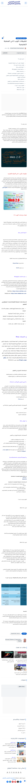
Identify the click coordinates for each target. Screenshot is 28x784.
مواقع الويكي (5, 187)
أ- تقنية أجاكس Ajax (20, 67)
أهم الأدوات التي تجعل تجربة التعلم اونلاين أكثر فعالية (21, 673)
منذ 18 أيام (13, 750)
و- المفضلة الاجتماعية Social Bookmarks (16, 83)
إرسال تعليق (21, 686)
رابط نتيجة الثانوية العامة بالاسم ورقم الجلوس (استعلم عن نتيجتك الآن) (9, 745)
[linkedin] (10, 782)
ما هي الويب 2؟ (21, 59)
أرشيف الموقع (22, 723)
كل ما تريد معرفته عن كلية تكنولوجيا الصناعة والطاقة (10, 752)
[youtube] (15, 782)
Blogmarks (24, 479)
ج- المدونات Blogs (20, 71)
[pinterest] (13, 782)
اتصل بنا (23, 732)
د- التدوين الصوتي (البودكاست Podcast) (16, 73)
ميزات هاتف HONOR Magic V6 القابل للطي (8, 661)
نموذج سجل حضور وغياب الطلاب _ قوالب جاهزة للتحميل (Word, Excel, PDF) (9, 760)
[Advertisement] (14, 22)
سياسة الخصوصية (21, 725)
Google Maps (15, 263)
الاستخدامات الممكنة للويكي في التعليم (16, 81)
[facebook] (20, 782)
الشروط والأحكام (21, 730)
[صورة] (21, 745)
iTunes (19, 399)
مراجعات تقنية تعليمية (21, 38)
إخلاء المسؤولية (21, 728)
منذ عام (13, 757)
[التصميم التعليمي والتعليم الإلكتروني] (14, 3)
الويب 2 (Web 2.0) (20, 89)
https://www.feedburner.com (18, 293)
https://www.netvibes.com (19, 291)
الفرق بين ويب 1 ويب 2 (19, 85)
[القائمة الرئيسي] (26, 3)
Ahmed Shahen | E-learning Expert (17, 48)
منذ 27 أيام (13, 742)
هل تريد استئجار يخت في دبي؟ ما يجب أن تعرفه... (21, 661)
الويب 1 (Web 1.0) (20, 87)
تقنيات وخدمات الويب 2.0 (19, 65)
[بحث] (2, 3)
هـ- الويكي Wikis (21, 79)
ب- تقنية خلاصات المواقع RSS (18, 69)
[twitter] (18, 782)
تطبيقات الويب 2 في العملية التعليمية (16, 63)
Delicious (25, 477)
